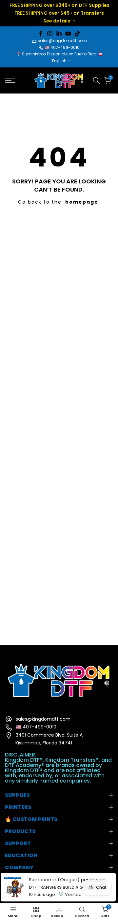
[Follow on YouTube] (68, 33)
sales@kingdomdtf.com (62, 40)
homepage (81, 202)
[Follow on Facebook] (41, 33)
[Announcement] (59, 13)
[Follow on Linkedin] (59, 33)
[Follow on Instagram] (50, 33)
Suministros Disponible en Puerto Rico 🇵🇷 (62, 54)
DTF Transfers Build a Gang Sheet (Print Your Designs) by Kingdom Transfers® (70, 887)
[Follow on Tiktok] (77, 33)
